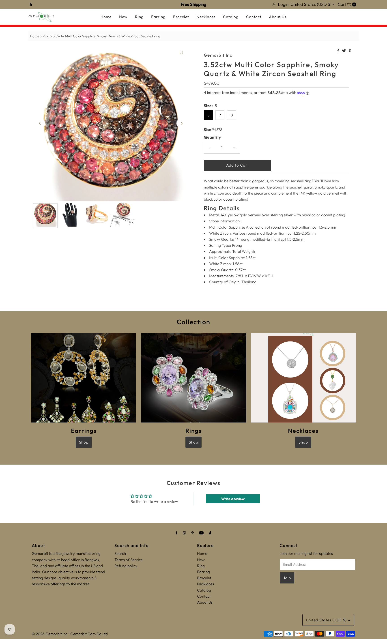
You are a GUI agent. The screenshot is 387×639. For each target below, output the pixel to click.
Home (106, 16)
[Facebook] (176, 533)
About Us (277, 16)
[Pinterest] (192, 533)
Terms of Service (128, 559)
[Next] (181, 123)
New (123, 16)
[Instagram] (184, 533)
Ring (139, 16)
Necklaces (206, 16)
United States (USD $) (311, 4)
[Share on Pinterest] (350, 51)
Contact (253, 16)
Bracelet (181, 16)
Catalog (231, 16)
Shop (83, 442)
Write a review (233, 499)
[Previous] (40, 123)
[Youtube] (201, 533)
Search (120, 553)
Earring (158, 16)
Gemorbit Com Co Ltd (89, 633)
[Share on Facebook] (338, 51)
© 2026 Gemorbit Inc (49, 633)
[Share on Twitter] (344, 51)
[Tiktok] (210, 533)
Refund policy (126, 565)
